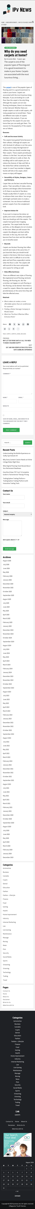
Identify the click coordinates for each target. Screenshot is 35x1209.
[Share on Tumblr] (9, 329)
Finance (5, 899)
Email (20, 397)
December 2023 (8, 676)
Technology (7, 972)
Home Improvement (10, 47)
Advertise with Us (8, 1005)
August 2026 (7, 561)
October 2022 (7, 730)
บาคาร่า (17, 1115)
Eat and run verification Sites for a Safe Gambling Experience (19, 347)
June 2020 (6, 834)
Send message (9, 549)
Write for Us (7, 1002)
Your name (6, 494)
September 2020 (8, 823)
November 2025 (8, 588)
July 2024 (6, 649)
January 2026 (7, 580)
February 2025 (7, 622)
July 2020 (6, 830)
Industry (6, 918)
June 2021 (6, 792)
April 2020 (6, 842)
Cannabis (6, 876)
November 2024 (8, 634)
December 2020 (8, 815)
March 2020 (6, 846)
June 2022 (6, 746)
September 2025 (8, 595)
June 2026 (6, 568)
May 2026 (6, 572)
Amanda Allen (11, 59)
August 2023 (7, 692)
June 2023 (6, 699)
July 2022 (6, 742)
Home (5, 994)
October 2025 (7, 591)
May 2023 (6, 703)
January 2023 (7, 719)
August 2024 (7, 645)
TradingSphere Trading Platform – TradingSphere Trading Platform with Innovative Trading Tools (15, 480)
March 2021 (6, 803)
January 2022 (7, 765)
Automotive (7, 868)
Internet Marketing (9, 922)
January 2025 (7, 626)
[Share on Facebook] (10, 324)
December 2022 (8, 722)
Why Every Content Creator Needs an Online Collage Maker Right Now (17, 461)
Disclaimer (6, 999)
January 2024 (7, 672)
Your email (6, 502)
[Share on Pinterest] (28, 324)
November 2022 (8, 726)
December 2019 (8, 857)
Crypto (5, 880)
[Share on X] (14, 324)
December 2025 (8, 584)
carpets (13, 334)
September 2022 (8, 734)
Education (6, 888)
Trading (5, 976)
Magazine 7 (13, 1206)
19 (13, 1180)
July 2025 (6, 603)
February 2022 (7, 761)
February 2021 (7, 807)
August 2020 (7, 827)
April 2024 (6, 661)
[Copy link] (18, 329)
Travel (5, 980)
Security (6, 953)
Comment (7, 374)
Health (5, 911)
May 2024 (6, 657)
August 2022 (7, 738)
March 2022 (6, 757)
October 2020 (7, 819)
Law (4, 926)
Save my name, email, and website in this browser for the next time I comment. (16, 421)
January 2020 (7, 854)
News (5, 945)
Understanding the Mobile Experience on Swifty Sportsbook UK (16, 454)
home (18, 334)
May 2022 (6, 749)
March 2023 (6, 711)
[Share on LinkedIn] (19, 324)
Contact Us (6, 991)
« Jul (16, 1191)
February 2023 (7, 715)
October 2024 (7, 638)
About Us (6, 997)
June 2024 (6, 653)
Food (4, 903)
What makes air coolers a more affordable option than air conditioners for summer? (17, 304)
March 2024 (6, 665)
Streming (6, 968)
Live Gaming (7, 930)
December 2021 (8, 769)
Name (5, 397)
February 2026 (7, 576)
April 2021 (6, 800)
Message (6, 519)
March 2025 (6, 618)
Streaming (6, 965)
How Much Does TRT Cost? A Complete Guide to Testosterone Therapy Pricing (16, 473)
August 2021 (7, 784)
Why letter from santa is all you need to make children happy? (17, 340)
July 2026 (6, 564)
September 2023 (8, 688)
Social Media (7, 957)
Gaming (5, 907)
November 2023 (8, 680)
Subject (5, 511)
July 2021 (6, 788)
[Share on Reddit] (4, 329)
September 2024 (8, 642)
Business (6, 872)
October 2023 (7, 684)
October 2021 (7, 776)
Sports (5, 961)
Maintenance (7, 934)
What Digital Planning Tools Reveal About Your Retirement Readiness (17, 467)
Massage (6, 938)
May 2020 (6, 838)
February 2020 (7, 850)
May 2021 (6, 796)
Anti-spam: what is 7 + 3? (11, 540)
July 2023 (6, 695)
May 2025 (6, 611)
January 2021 (7, 811)
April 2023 (6, 707)
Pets (4, 949)
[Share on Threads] (13, 329)
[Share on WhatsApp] (23, 324)
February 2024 (7, 669)
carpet (8, 334)
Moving (5, 941)
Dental (5, 884)
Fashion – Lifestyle (9, 895)
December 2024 (8, 630)
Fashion (5, 891)
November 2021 (8, 773)
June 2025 (6, 607)
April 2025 (6, 615)
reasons (23, 334)
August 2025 (7, 599)
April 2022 (6, 753)
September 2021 (8, 780)
